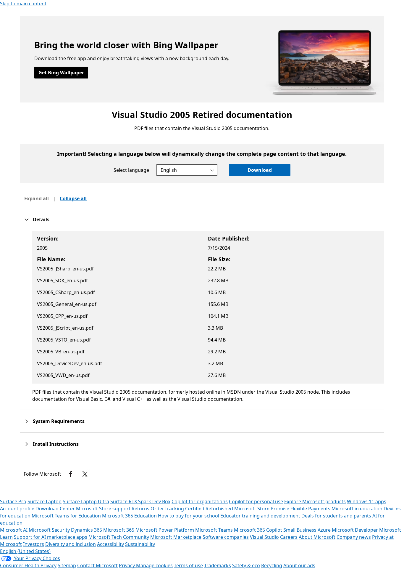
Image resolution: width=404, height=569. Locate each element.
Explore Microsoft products (315, 501)
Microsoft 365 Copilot (258, 530)
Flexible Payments (310, 508)
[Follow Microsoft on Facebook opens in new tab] (70, 474)
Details (41, 219)
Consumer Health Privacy (28, 565)
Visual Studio (264, 537)
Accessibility (110, 544)
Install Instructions (56, 444)
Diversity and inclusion (70, 544)
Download (260, 170)
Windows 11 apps (366, 501)
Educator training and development (260, 515)
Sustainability (140, 544)
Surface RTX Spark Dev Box (140, 501)
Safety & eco (246, 565)
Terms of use (188, 565)
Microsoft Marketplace (175, 537)
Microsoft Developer (355, 530)
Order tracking (167, 508)
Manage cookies (154, 565)
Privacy (127, 565)
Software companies (226, 537)
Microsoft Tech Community (118, 537)
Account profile (17, 508)
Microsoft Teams (214, 530)
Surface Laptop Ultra (86, 501)
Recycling (271, 565)
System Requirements (59, 421)
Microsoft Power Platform (164, 530)
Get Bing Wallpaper (61, 72)
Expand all (36, 198)
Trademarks (217, 565)
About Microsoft (317, 537)
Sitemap (67, 565)
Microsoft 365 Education (129, 515)
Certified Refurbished (209, 508)
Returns (140, 508)
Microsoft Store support (103, 508)
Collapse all (73, 198)
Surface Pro (13, 501)
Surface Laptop (45, 501)
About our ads (299, 565)
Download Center (55, 508)
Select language (131, 170)
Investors (33, 544)
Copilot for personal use (256, 501)
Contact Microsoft (97, 565)
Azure (324, 530)
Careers (289, 537)
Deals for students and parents (336, 515)
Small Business (299, 530)
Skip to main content (23, 3)
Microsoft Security (49, 530)
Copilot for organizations (200, 501)
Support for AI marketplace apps (50, 537)
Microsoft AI (14, 530)
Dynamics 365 (86, 530)
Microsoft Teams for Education (66, 515)
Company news (354, 537)
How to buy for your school (188, 515)
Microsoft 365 (118, 530)
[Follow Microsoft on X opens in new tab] (85, 474)
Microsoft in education (357, 508)
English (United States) (25, 551)
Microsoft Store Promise (261, 508)
